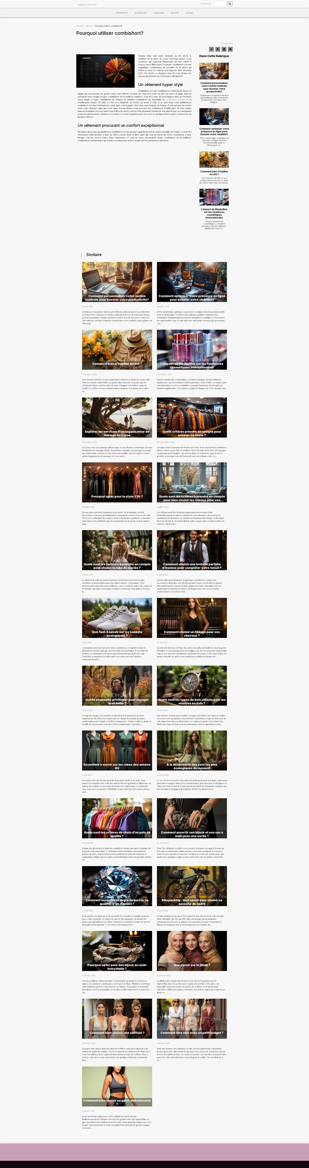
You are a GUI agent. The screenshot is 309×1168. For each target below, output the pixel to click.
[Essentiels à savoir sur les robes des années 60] (117, 750)
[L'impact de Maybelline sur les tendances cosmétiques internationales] (214, 197)
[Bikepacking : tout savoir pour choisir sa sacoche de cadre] (192, 886)
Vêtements (122, 13)
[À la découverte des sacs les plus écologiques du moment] (192, 750)
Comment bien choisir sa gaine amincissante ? (117, 1102)
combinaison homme (175, 99)
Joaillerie (158, 13)
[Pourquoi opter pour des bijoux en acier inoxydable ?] (117, 950)
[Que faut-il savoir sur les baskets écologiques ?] (117, 617)
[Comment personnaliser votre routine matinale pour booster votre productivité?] (214, 71)
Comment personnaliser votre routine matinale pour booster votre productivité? (214, 87)
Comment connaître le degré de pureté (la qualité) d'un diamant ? (117, 902)
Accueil (79, 26)
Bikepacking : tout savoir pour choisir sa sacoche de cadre (192, 902)
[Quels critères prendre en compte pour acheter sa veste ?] (192, 417)
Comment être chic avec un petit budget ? (192, 1033)
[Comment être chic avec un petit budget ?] (192, 1018)
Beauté (175, 13)
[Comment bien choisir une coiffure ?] (117, 1018)
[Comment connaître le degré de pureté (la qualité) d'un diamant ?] (117, 886)
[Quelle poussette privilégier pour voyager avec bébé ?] (117, 685)
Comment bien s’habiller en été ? (214, 173)
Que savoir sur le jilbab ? (192, 965)
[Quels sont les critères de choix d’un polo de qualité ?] (117, 818)
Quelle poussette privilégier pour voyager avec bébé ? (117, 701)
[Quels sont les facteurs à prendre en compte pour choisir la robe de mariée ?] (117, 550)
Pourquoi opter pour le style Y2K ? (117, 496)
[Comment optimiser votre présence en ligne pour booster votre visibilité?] (214, 116)
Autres (189, 13)
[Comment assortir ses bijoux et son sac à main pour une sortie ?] (192, 818)
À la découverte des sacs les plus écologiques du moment (192, 766)
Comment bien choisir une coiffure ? (117, 1033)
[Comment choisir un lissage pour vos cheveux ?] (192, 617)
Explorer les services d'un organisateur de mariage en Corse (117, 433)
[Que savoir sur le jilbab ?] (192, 950)
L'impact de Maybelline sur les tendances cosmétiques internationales (214, 213)
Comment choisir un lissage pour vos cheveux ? (192, 633)
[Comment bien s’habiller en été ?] (214, 159)
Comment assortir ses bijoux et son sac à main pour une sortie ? (192, 834)
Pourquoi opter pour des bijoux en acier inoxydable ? (117, 966)
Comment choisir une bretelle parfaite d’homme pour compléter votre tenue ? (191, 566)
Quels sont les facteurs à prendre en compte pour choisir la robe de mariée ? (117, 566)
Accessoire (141, 13)
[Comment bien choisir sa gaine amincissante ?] (117, 1086)
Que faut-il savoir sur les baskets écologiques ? (117, 633)
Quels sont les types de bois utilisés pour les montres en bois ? (192, 701)
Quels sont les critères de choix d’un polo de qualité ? (117, 834)
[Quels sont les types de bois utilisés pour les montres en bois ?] (192, 685)
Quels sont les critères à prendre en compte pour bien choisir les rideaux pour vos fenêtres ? (192, 500)
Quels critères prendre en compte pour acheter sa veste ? (192, 433)
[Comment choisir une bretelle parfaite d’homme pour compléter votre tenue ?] (192, 550)
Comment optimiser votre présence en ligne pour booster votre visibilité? (214, 131)
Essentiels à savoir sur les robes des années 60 (117, 766)
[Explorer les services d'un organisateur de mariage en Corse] (117, 417)
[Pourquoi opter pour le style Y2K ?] (117, 482)
